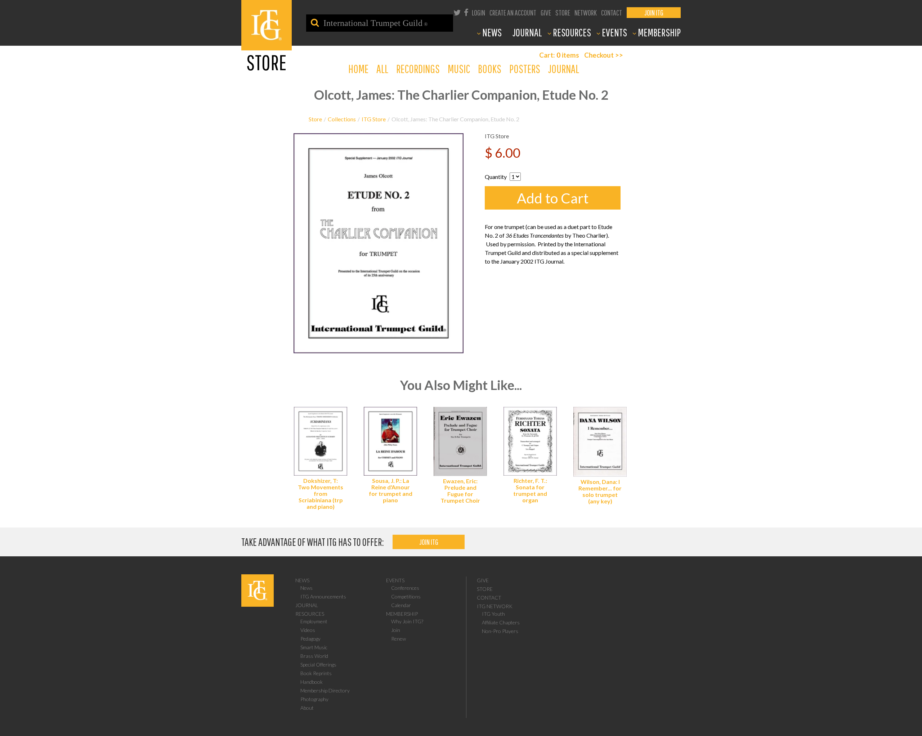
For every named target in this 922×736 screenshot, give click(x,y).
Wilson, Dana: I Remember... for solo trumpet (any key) (600, 491)
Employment (313, 621)
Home (358, 68)
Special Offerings (318, 664)
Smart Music (313, 647)
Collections (342, 119)
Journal (563, 68)
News (302, 580)
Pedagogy (310, 639)
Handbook (311, 682)
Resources (309, 614)
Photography (314, 699)
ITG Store (374, 119)
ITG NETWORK (495, 606)
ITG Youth (493, 614)
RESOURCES (572, 32)
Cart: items (559, 55)
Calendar (401, 605)
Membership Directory (325, 690)
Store (315, 119)
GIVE (546, 12)
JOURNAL (527, 32)
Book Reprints (316, 673)
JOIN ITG (653, 12)
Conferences (405, 588)
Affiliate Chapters (501, 622)
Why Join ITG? (407, 621)
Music (459, 68)
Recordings (418, 68)
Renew (398, 639)
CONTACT (611, 12)
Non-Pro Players (500, 631)
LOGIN (478, 12)
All (382, 68)
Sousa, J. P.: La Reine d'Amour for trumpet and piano (390, 490)
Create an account (512, 12)
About (307, 708)
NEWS (492, 32)
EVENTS (614, 32)
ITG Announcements (323, 596)
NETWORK (585, 12)
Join (395, 630)
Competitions (406, 596)
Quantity (496, 176)
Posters (524, 68)
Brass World (314, 656)
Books (489, 68)
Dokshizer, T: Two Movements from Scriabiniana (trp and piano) (320, 493)
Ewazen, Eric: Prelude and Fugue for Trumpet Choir (460, 490)
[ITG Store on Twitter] (457, 13)
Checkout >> (603, 55)
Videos (307, 630)
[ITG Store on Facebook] (466, 13)
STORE (562, 12)
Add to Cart (552, 198)
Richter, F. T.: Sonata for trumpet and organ (530, 490)
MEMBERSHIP (659, 32)
